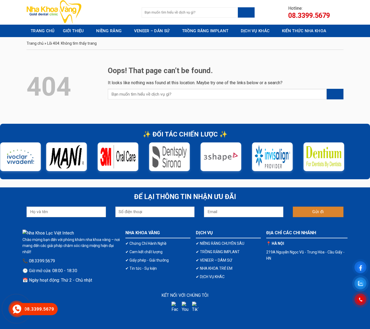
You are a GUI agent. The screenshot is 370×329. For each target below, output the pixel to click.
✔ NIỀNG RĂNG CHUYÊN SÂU (220, 243)
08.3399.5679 (309, 15)
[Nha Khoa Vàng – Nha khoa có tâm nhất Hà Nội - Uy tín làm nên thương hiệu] (80, 12)
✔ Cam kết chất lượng (144, 252)
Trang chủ (35, 43)
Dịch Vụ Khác (255, 30)
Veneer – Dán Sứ (152, 30)
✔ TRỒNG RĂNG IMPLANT (218, 252)
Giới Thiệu (73, 30)
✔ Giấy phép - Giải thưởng (147, 260)
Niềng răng (109, 30)
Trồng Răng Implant (205, 30)
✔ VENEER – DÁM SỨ (214, 260)
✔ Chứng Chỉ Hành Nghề (145, 243)
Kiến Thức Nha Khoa (304, 30)
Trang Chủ (43, 30)
